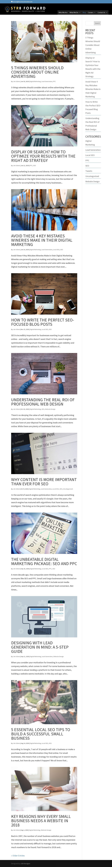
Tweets (88, 171)
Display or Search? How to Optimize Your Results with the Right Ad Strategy (43, 156)
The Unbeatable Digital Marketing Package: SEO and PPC (44, 561)
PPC (54, 81)
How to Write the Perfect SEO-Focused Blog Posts (42, 322)
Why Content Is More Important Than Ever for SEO (44, 481)
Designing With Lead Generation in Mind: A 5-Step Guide (40, 647)
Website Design (50, 409)
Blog (84, 12)
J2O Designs (25, 863)
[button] (79, 12)
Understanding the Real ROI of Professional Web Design (43, 402)
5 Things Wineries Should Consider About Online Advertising (37, 72)
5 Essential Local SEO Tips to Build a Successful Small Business (40, 734)
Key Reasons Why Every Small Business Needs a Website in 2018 (41, 821)
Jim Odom (16, 81)
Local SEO (56, 250)
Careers (90, 12)
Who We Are (63, 12)
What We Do (74, 12)
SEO (34, 165)
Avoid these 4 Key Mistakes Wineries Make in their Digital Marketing (41, 240)
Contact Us (101, 12)
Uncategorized (68, 489)
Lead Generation (46, 81)
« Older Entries (18, 855)
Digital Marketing (35, 81)
